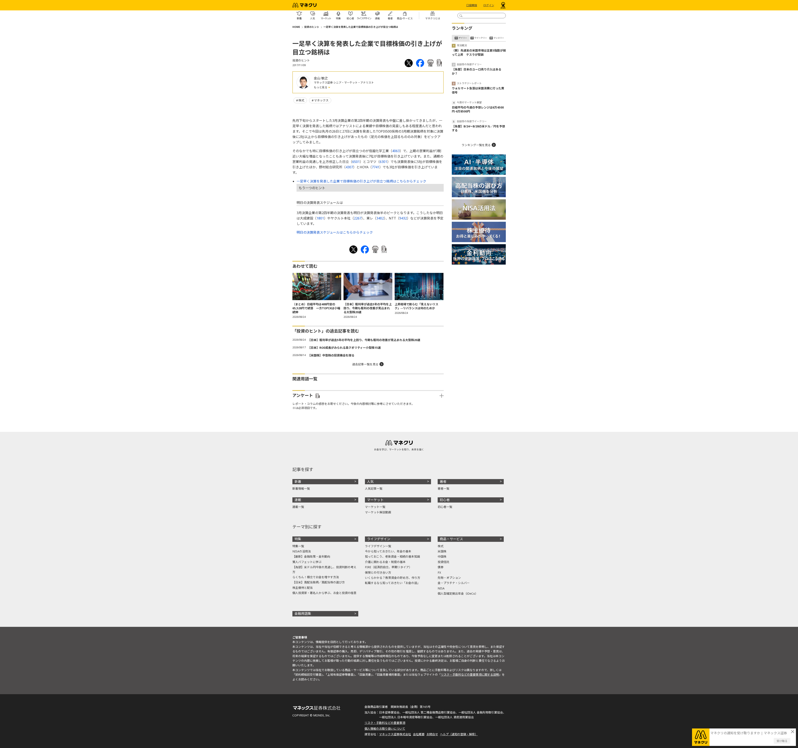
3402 (380, 218)
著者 (443, 481)
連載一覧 (298, 507)
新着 (297, 481)
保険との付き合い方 (378, 572)
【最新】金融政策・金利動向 (311, 556)
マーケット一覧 (375, 507)
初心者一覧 (445, 507)
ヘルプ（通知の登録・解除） (459, 734)
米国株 (442, 551)
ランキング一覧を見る (476, 145)
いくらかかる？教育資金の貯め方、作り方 (392, 578)
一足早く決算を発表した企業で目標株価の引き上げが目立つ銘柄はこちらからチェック (361, 181)
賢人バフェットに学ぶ (306, 562)
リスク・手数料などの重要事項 (385, 723)
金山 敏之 (321, 78)
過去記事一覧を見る (365, 364)
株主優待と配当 (302, 588)
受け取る (782, 741)
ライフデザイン (378, 539)
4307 (349, 167)
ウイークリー (480, 37)
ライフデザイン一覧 (378, 546)
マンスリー (499, 37)
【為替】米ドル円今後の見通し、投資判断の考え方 (324, 569)
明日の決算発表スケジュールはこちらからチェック (335, 232)
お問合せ (432, 734)
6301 (383, 161)
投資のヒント (311, 27)
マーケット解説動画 (378, 512)
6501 (356, 161)
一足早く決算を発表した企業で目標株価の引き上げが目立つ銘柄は (360, 27)
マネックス (321, 100)
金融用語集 (302, 613)
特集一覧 (298, 546)
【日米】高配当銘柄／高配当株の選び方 (318, 582)
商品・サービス (451, 539)
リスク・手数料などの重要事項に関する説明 (470, 675)
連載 (297, 500)
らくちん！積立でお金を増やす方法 (315, 577)
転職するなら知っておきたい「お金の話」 (392, 583)
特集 (297, 539)
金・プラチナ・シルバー (454, 583)
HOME (296, 27)
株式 (301, 100)
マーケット (375, 500)
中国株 (442, 556)
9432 (403, 218)
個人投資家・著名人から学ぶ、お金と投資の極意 (324, 593)
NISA (441, 588)
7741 (375, 167)
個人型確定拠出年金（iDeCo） (458, 593)
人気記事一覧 (373, 488)
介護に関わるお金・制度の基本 (385, 562)
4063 (396, 151)
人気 (370, 481)
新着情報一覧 (301, 488)
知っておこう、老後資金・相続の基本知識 (392, 556)
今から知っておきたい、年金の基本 (388, 551)
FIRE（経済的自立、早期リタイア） (388, 567)
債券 (440, 567)
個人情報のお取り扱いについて (385, 729)
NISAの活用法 (301, 551)
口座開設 (471, 5)
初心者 (445, 500)
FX (439, 572)
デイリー (463, 37)
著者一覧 (443, 488)
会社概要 (419, 734)
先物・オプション (449, 578)
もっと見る (321, 87)
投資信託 (443, 562)
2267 (357, 218)
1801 (320, 218)
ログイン (488, 5)
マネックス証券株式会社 (395, 734)
